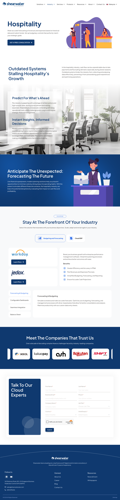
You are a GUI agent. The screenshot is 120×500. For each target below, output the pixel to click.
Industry (50, 4)
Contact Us (101, 4)
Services (60, 4)
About (90, 4)
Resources (80, 4)
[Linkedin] (6, 477)
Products (70, 4)
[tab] (50, 238)
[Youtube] (11, 477)
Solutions (40, 4)
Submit (49, 430)
